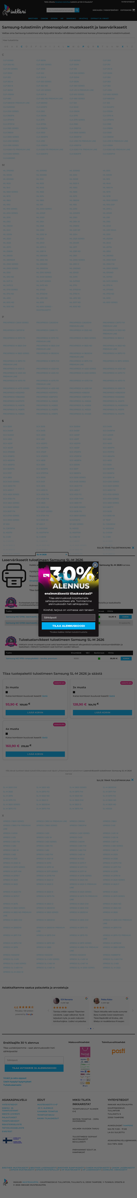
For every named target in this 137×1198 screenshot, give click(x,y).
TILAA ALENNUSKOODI (68, 626)
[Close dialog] (95, 565)
